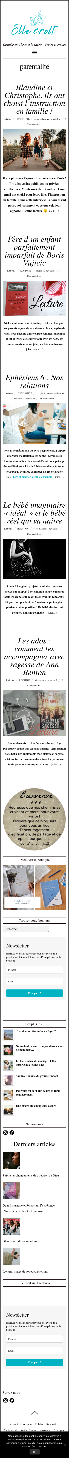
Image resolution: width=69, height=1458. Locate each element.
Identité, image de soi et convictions (25, 1271)
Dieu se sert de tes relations (20, 1241)
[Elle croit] (34, 38)
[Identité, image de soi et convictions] (35, 1257)
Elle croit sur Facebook (34, 1283)
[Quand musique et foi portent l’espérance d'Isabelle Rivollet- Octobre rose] (35, 1191)
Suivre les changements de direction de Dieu (31, 1175)
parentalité (55, 118)
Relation (22, 528)
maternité (43, 528)
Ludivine (7, 118)
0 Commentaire (47, 398)
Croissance (25, 393)
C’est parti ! (34, 993)
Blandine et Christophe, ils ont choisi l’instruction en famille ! (34, 98)
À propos (59, 1430)
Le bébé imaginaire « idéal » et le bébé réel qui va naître (34, 512)
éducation (45, 118)
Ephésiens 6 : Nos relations (34, 381)
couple (40, 393)
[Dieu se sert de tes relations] (35, 1227)
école (36, 118)
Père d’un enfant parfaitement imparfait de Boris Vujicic (34, 250)
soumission (30, 398)
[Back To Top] (34, 1412)
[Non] (64, 1445)
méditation (59, 393)
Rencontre (23, 118)
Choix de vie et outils (15, 1430)
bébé (35, 528)
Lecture (25, 270)
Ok (34, 1451)
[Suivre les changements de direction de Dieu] (35, 1161)
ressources (45, 1430)
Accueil (14, 1424)
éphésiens (48, 393)
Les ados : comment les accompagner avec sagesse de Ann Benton (34, 656)
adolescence (40, 680)
